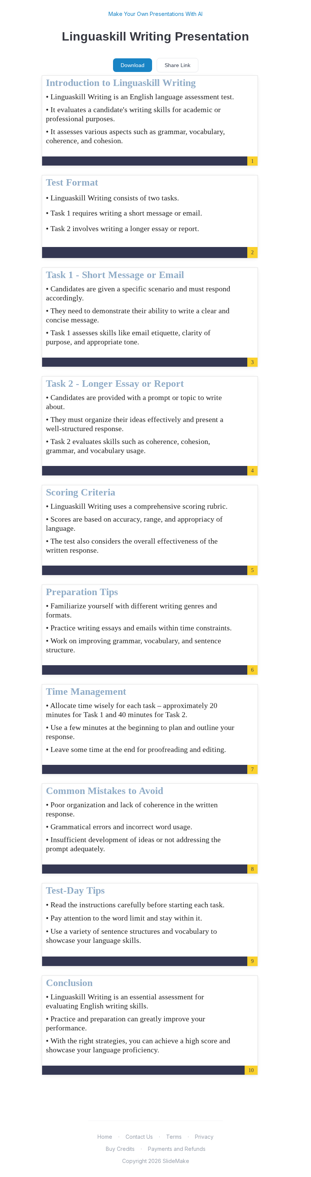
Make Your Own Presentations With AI (155, 14)
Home (104, 1136)
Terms (174, 1136)
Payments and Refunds (177, 1149)
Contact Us (139, 1136)
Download (133, 65)
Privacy (204, 1136)
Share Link (177, 65)
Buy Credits (120, 1149)
